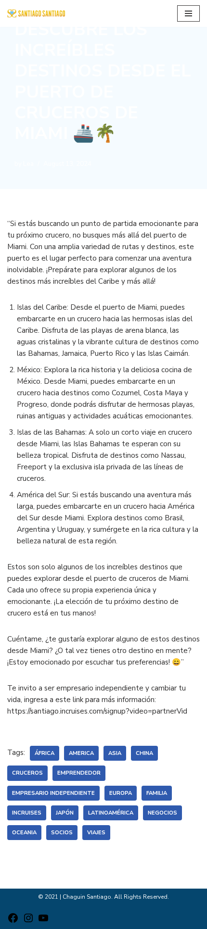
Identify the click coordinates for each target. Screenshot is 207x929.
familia (156, 793)
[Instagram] (28, 921)
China (144, 753)
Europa (120, 793)
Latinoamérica (110, 812)
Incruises (26, 812)
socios (62, 832)
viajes (96, 832)
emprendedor (79, 773)
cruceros (27, 773)
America (81, 753)
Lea (28, 163)
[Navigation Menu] (188, 13)
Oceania (24, 832)
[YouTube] (43, 921)
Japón (65, 812)
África (44, 753)
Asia (114, 753)
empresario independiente (53, 793)
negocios (162, 812)
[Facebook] (13, 921)
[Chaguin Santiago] (36, 13)
